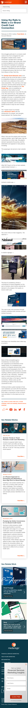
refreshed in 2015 (9, 111)
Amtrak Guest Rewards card (12, 75)
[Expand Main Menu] (26, 2)
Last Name (10, 683)
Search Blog (6, 10)
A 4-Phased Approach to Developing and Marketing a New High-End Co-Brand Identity (14, 478)
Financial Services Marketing (10, 653)
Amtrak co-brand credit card (11, 401)
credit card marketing (12, 403)
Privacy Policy (4, 704)
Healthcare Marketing (8, 656)
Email (8, 688)
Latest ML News (6, 662)
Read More (21, 456)
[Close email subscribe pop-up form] (26, 664)
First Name (10, 678)
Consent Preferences (12, 704)
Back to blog (6, 7)
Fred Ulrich (20, 34)
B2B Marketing (5, 659)
